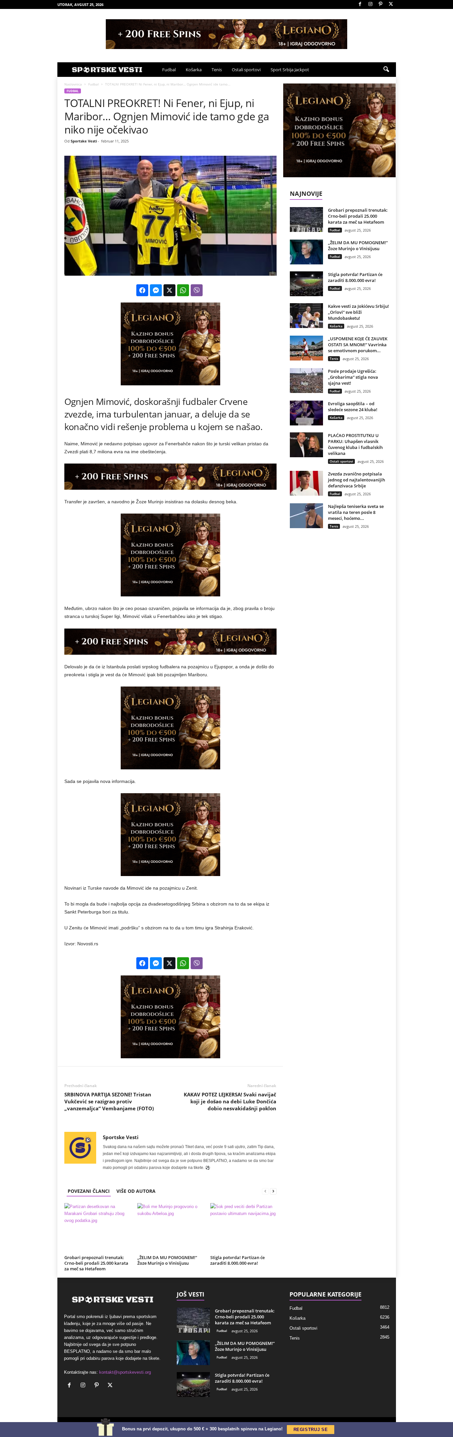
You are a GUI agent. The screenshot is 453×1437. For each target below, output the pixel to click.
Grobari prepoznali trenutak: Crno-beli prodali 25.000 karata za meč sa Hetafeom (96, 1263)
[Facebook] (360, 4)
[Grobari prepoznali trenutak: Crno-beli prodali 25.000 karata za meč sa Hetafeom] (97, 1228)
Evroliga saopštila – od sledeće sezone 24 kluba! (352, 407)
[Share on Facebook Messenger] (156, 290)
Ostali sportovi (246, 70)
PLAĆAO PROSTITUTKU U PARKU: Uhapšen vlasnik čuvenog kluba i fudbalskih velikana (355, 444)
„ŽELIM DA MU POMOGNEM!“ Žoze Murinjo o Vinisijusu (167, 1260)
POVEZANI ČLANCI (89, 1191)
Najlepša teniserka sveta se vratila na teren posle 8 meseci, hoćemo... (356, 512)
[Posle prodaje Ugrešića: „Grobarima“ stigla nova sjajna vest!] (306, 380)
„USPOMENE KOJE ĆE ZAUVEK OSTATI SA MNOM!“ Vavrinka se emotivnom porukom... (357, 345)
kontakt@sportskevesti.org (125, 1372)
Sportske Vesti (84, 140)
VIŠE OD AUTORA (136, 1191)
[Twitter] (391, 4)
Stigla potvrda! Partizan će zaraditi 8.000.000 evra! (237, 1260)
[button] (386, 69)
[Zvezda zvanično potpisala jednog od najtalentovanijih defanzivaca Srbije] (306, 483)
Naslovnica (73, 84)
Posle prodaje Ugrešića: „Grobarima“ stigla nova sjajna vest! (353, 377)
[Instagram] (370, 4)
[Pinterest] (381, 4)
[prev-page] (265, 1191)
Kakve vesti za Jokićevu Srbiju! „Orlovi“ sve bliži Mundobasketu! (358, 312)
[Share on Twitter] (169, 290)
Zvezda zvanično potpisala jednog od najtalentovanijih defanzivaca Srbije (356, 480)
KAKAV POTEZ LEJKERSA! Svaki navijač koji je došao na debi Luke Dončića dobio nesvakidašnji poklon (230, 1101)
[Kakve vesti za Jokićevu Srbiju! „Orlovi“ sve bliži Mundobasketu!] (306, 315)
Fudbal (169, 70)
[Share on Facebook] (142, 290)
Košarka (194, 70)
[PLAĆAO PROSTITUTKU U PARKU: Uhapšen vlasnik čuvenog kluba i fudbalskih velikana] (306, 444)
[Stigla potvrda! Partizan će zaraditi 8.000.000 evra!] (243, 1228)
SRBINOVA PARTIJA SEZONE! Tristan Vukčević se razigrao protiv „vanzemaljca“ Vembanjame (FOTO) (109, 1101)
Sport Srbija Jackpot (290, 70)
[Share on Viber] (197, 290)
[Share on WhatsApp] (183, 290)
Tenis (217, 70)
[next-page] (273, 1191)
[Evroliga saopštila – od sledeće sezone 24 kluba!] (306, 413)
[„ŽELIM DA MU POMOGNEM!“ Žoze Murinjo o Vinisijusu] (170, 1228)
